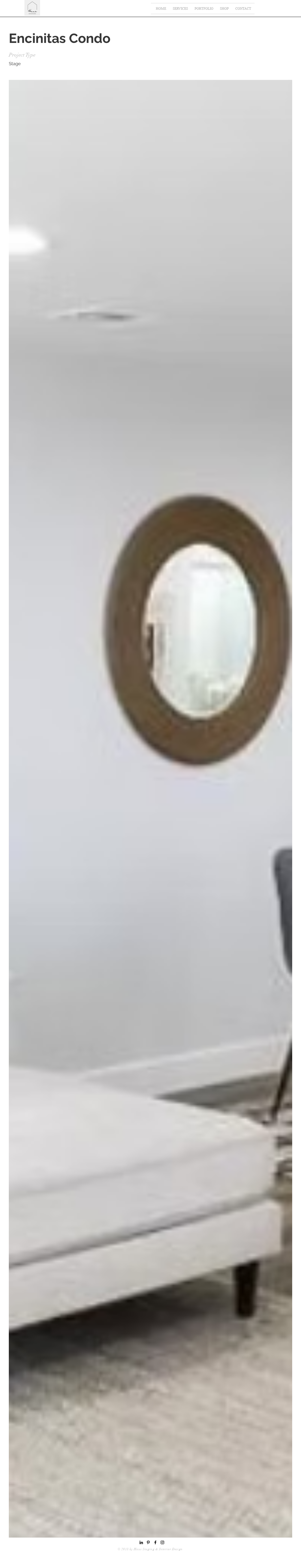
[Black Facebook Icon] (155, 1542)
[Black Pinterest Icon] (148, 1542)
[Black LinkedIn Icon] (141, 1542)
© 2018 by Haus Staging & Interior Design (151, 1549)
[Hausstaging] (162, 1542)
